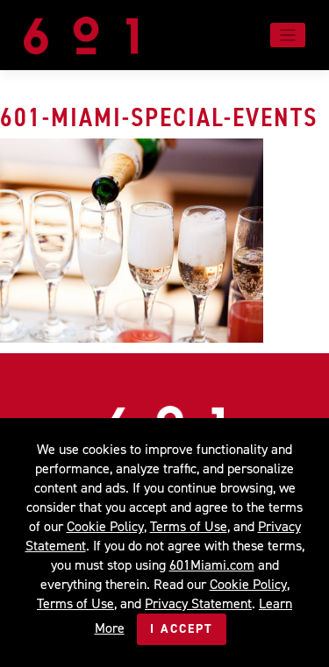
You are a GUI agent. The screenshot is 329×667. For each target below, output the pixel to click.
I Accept (181, 629)
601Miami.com (211, 565)
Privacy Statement (198, 603)
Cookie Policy (105, 526)
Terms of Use (188, 526)
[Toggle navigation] (288, 35)
